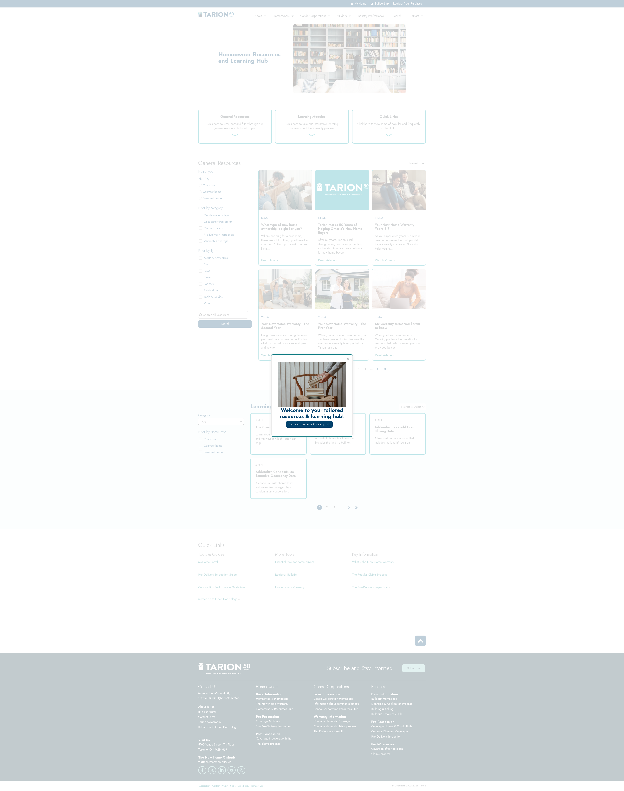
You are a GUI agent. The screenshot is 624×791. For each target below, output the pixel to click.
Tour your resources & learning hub (309, 424)
